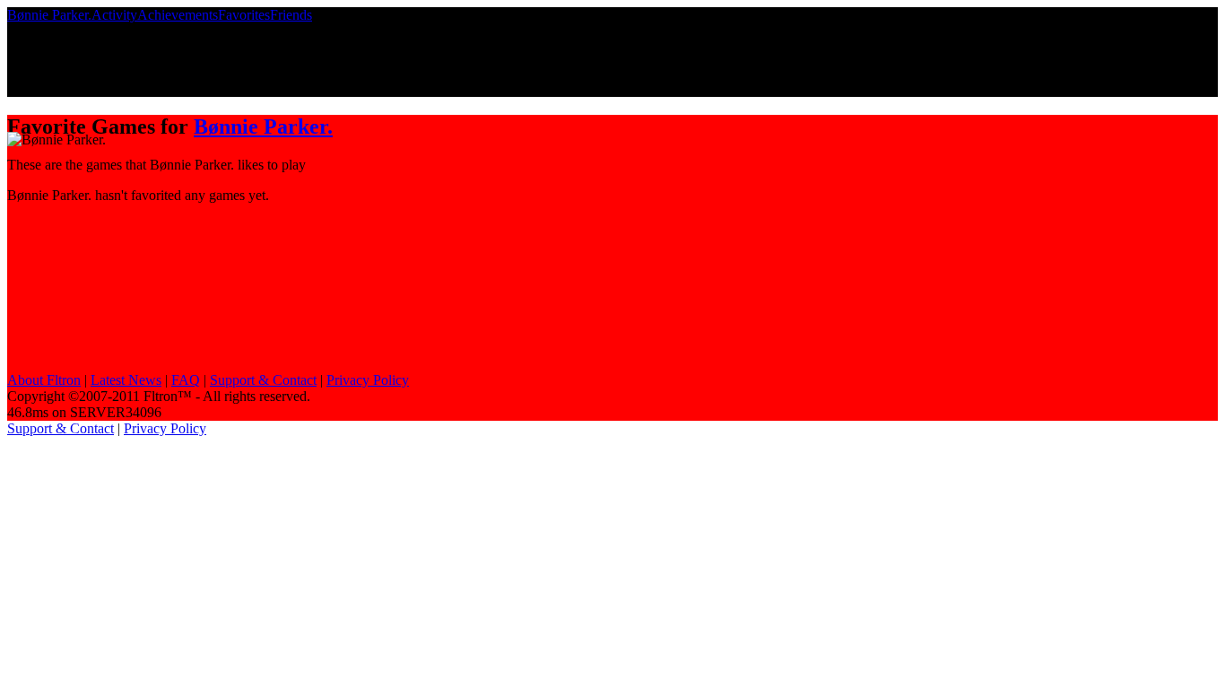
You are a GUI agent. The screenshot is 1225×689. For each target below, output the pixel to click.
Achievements (177, 14)
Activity (114, 14)
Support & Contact (263, 380)
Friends (291, 14)
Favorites (244, 14)
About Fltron (44, 380)
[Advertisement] (141, 260)
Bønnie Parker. (49, 14)
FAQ (185, 380)
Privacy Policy (367, 380)
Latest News (126, 380)
